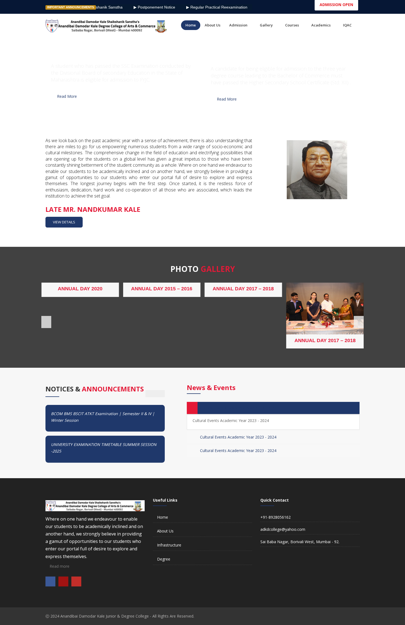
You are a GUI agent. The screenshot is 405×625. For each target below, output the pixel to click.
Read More (67, 96)
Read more (58, 566)
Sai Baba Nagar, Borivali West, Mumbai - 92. (299, 541)
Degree (163, 559)
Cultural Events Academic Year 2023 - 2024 (238, 407)
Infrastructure (169, 545)
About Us (165, 531)
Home (162, 517)
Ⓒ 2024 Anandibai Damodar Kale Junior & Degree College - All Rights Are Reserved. (119, 616)
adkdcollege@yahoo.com (282, 529)
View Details (64, 222)
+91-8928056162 (275, 517)
